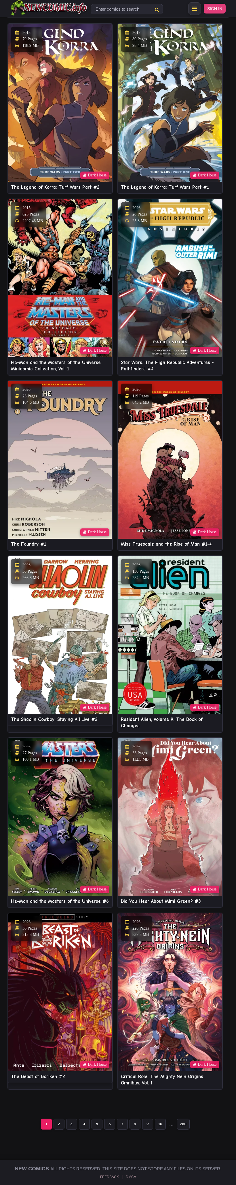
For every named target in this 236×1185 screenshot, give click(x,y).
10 (160, 1123)
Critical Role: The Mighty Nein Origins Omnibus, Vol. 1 (162, 1080)
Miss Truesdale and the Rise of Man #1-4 (166, 544)
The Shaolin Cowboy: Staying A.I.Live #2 (54, 719)
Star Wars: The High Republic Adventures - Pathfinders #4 (167, 366)
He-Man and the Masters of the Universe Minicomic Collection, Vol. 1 (56, 366)
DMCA (131, 1177)
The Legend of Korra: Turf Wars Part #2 (55, 187)
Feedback (109, 1177)
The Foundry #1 (28, 544)
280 (183, 1123)
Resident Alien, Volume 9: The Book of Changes (162, 722)
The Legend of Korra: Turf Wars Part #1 (165, 187)
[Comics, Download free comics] (49, 11)
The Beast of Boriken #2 (38, 1076)
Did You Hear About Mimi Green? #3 (161, 901)
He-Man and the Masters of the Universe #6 (60, 901)
